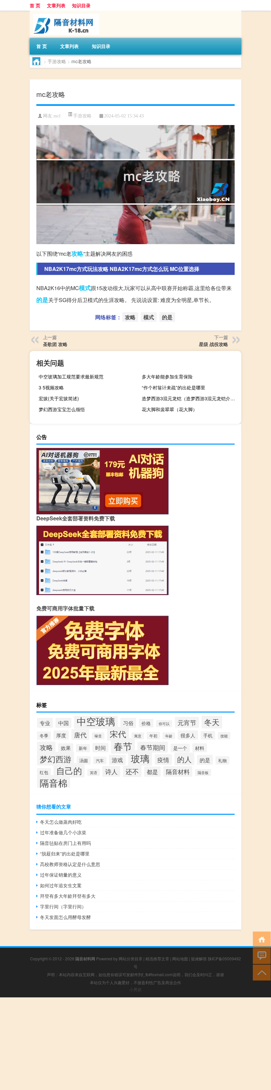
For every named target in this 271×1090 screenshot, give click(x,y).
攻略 (77, 253)
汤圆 (83, 760)
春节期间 (152, 747)
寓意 (137, 735)
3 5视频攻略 (51, 387)
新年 (83, 748)
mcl (57, 115)
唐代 (80, 734)
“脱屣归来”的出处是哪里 (65, 853)
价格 (146, 723)
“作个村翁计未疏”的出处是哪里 (173, 387)
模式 (85, 287)
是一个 (180, 748)
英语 (93, 772)
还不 (132, 771)
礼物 (222, 760)
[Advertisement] (135, 1043)
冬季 (44, 735)
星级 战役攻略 (213, 344)
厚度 (61, 735)
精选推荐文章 (157, 958)
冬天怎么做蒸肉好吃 (61, 821)
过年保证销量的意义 (61, 874)
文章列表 (56, 5)
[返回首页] (260, 939)
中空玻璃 (96, 721)
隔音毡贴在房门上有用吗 (65, 843)
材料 (199, 747)
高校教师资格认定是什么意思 (70, 864)
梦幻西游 (55, 758)
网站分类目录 (130, 958)
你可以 (164, 723)
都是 (152, 771)
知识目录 (81, 5)
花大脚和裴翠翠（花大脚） (169, 409)
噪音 (98, 735)
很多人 (187, 735)
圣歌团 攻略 (55, 344)
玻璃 (140, 758)
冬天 (211, 721)
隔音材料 (178, 771)
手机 (208, 735)
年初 (153, 735)
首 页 (35, 5)
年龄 (169, 735)
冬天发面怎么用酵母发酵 (65, 917)
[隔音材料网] (64, 13)
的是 (42, 299)
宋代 (118, 734)
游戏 (117, 760)
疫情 (163, 759)
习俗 (128, 723)
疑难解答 (199, 958)
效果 (66, 747)
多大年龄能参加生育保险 (167, 376)
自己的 (69, 770)
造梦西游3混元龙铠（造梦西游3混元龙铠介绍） (191, 398)
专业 (45, 723)
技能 (224, 735)
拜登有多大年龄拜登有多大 (68, 896)
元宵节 (186, 722)
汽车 (100, 760)
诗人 (111, 771)
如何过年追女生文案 (61, 885)
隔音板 (203, 772)
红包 (44, 772)
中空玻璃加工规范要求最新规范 (71, 376)
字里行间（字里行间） (63, 906)
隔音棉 (53, 782)
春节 (123, 746)
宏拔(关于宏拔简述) (59, 398)
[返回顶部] (260, 972)
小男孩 (135, 989)
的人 (184, 759)
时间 (100, 747)
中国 (63, 723)
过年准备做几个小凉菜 (63, 832)
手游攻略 (57, 61)
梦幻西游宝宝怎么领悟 (62, 409)
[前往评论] (260, 955)
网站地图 (180, 958)
